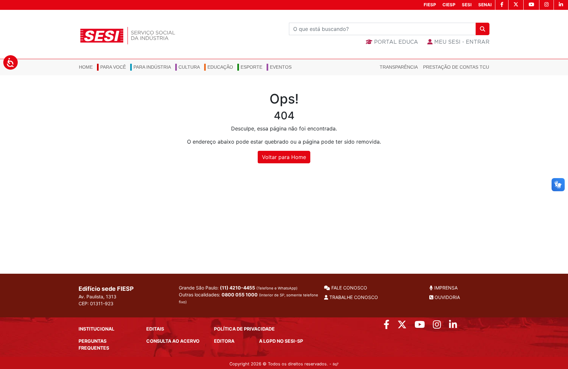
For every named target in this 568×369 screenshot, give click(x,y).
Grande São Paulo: (238, 287)
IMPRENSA (445, 287)
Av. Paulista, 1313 (97, 296)
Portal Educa (395, 42)
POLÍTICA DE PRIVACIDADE (244, 329)
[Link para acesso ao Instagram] (437, 326)
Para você (113, 67)
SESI (467, 4)
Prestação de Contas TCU (456, 67)
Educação (220, 67)
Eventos (281, 67)
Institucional (96, 329)
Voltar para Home (284, 157)
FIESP (430, 4)
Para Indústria (152, 67)
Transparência (399, 67)
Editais (155, 329)
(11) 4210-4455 (237, 287)
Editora (224, 341)
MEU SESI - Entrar (461, 42)
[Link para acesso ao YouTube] (419, 326)
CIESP (448, 4)
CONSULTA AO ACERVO (173, 341)
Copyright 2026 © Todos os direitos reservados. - (284, 363)
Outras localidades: (248, 298)
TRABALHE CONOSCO (353, 297)
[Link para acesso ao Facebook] (387, 326)
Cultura (189, 67)
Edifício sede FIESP (106, 288)
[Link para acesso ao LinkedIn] (453, 326)
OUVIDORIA (446, 297)
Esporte (251, 67)
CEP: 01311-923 (96, 303)
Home (86, 67)
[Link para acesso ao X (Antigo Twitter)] (402, 326)
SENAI (485, 4)
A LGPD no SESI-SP (281, 341)
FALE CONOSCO (348, 287)
